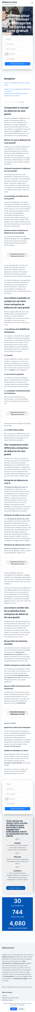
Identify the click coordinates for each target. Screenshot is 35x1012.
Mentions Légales (7, 1000)
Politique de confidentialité (10, 998)
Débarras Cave (9, 2)
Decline (21, 1009)
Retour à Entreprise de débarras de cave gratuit (17, 987)
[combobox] (7, 53)
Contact (4, 995)
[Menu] (32, 3)
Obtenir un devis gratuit (17, 64)
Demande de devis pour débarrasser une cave (17, 255)
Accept (13, 1009)
